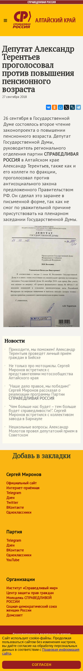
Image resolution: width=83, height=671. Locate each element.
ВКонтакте (15, 507)
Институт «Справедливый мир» (32, 588)
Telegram (13, 493)
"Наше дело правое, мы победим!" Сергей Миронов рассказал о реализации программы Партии (37, 392)
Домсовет (14, 615)
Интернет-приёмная (22, 488)
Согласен (41, 665)
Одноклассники (18, 512)
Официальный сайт (21, 483)
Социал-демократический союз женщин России (31, 608)
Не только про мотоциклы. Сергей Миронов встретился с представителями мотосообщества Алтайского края (38, 372)
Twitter (12, 502)
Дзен (10, 498)
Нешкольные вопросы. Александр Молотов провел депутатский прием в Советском (40, 431)
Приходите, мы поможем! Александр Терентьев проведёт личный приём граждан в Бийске (39, 353)
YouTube (12, 560)
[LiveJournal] (72, 107)
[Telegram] (78, 107)
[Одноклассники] (54, 107)
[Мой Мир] (60, 107)
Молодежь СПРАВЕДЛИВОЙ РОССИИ (29, 599)
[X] (66, 107)
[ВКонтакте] (48, 107)
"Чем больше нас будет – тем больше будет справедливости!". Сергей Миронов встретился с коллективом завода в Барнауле (40, 413)
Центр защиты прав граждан (30, 593)
